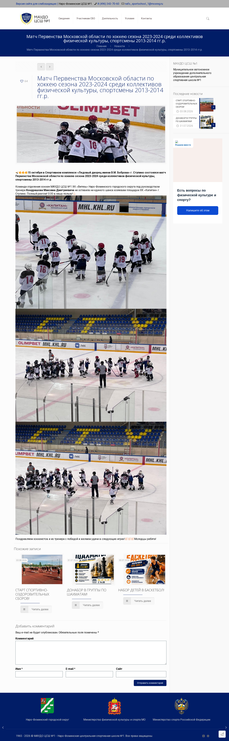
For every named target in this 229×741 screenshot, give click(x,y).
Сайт (119, 668)
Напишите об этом (197, 210)
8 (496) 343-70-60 (108, 3)
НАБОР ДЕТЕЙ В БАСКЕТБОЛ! (141, 590)
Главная (101, 46)
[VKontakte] (203, 735)
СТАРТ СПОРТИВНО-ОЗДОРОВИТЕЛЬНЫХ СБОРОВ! (32, 594)
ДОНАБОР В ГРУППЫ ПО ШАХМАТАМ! (86, 592)
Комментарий (24, 638)
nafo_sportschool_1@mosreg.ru (144, 3)
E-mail (70, 668)
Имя (19, 668)
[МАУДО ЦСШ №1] (34, 16)
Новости (119, 46)
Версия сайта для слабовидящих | (37, 3)
